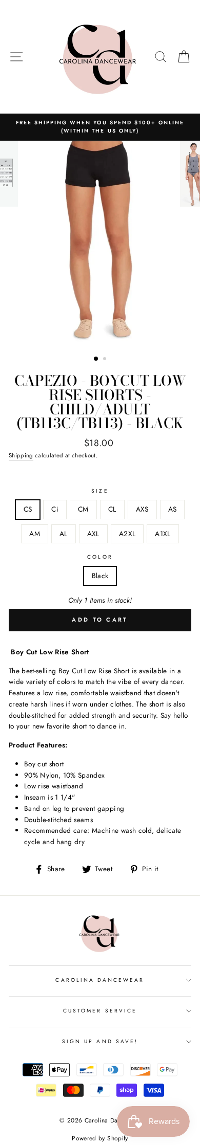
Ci (54, 509)
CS (28, 509)
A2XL (127, 533)
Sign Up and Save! (100, 1041)
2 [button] (105, 359)
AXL (93, 533)
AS (172, 509)
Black (100, 575)
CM (83, 509)
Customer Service (100, 1010)
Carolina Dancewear (99, 980)
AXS (142, 509)
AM (34, 533)
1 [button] (96, 359)
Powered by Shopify (100, 1138)
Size (99, 491)
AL (63, 533)
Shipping (21, 455)
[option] (100, 127)
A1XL (162, 533)
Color (99, 557)
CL (112, 509)
